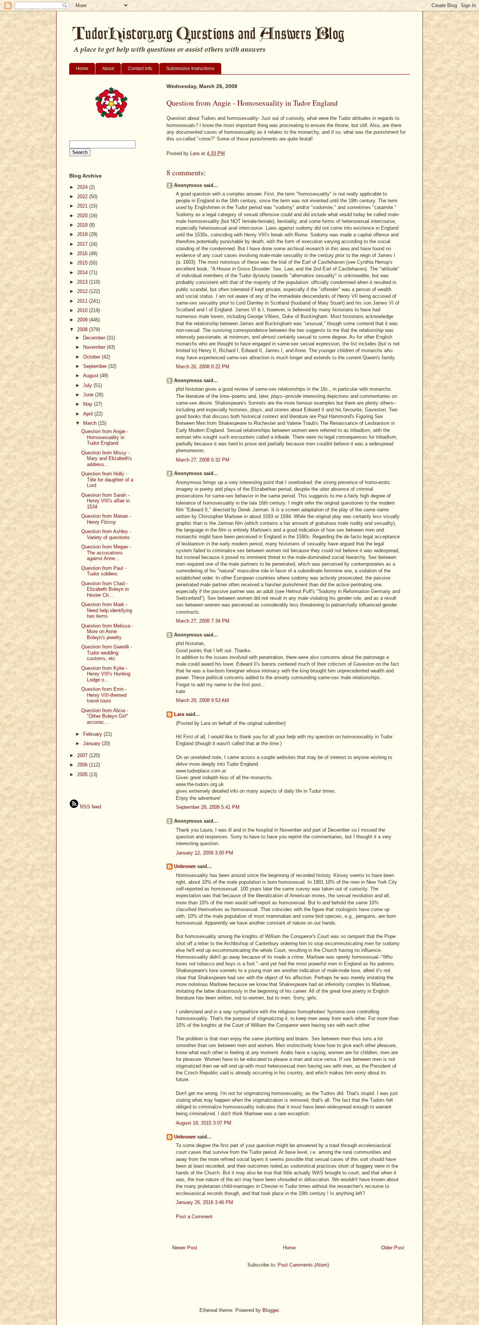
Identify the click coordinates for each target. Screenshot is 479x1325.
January (92, 743)
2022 (83, 196)
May (88, 404)
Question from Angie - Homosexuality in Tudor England (104, 437)
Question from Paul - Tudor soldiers (103, 571)
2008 (83, 329)
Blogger (270, 1310)
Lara (179, 714)
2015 (83, 263)
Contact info (140, 68)
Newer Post (184, 1247)
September (95, 366)
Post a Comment (194, 1216)
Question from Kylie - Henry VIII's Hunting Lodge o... (105, 674)
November (95, 347)
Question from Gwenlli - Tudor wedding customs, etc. (106, 652)
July (88, 385)
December (95, 338)
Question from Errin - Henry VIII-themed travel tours (103, 695)
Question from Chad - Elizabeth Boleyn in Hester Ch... (105, 589)
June (89, 394)
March (90, 423)
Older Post (392, 1247)
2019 (83, 225)
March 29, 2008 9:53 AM (202, 700)
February (93, 734)
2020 (83, 215)
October (92, 357)
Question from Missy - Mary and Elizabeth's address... (106, 458)
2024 (83, 187)
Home (82, 68)
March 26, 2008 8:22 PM (202, 366)
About (108, 68)
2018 (83, 234)
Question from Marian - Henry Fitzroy (106, 519)
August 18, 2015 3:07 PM (203, 1123)
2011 (83, 301)
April (88, 414)
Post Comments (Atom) (303, 1265)
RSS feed (90, 807)
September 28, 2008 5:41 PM (208, 807)
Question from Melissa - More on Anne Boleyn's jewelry (107, 631)
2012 (83, 291)
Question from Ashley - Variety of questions (106, 534)
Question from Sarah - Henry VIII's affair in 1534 (105, 500)
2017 (83, 244)
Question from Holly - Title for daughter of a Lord (107, 479)
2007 (83, 755)
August (91, 375)
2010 (83, 310)
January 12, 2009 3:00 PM (204, 853)
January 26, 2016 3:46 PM (204, 1202)
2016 (83, 253)
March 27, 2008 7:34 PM (202, 621)
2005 (83, 774)
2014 (83, 272)
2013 (83, 282)
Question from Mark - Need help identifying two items (106, 610)
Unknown (185, 866)
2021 (83, 206)
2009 (83, 320)
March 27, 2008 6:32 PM (202, 460)
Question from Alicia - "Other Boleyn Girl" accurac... (104, 716)
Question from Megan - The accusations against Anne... (106, 552)
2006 (83, 765)
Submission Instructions (190, 68)
